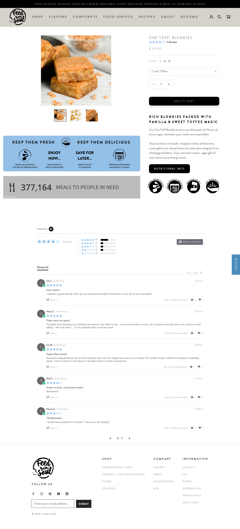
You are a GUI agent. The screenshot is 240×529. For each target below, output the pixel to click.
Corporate (85, 16)
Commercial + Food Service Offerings (123, 474)
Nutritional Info (192, 488)
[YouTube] (58, 493)
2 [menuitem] (122, 438)
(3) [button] (96, 239)
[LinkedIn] (67, 493)
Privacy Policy (191, 502)
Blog (156, 488)
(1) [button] (96, 243)
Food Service (118, 16)
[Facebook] (160, 61)
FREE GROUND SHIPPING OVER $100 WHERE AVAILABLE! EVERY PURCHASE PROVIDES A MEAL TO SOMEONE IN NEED (120, 4)
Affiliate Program (163, 481)
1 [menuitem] (118, 438)
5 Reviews (172, 42)
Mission (157, 474)
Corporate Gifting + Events (117, 467)
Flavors (58, 16)
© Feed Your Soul (44, 513)
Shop (37, 16)
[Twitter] (165, 61)
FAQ (185, 474)
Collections (108, 488)
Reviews (189, 16)
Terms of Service (192, 495)
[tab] (42, 268)
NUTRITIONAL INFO (169, 168)
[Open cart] (228, 16)
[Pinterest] (169, 61)
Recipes (147, 16)
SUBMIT (84, 504)
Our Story (159, 467)
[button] (190, 242)
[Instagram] (41, 493)
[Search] (219, 16)
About (168, 16)
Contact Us (189, 467)
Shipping (187, 481)
